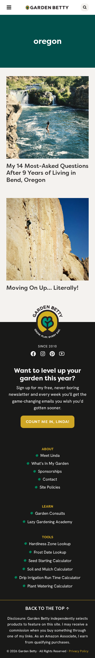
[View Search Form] (85, 7)
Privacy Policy (78, 651)
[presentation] (47, 117)
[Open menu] (9, 7)
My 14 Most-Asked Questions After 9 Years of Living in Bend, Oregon (47, 173)
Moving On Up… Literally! (42, 288)
